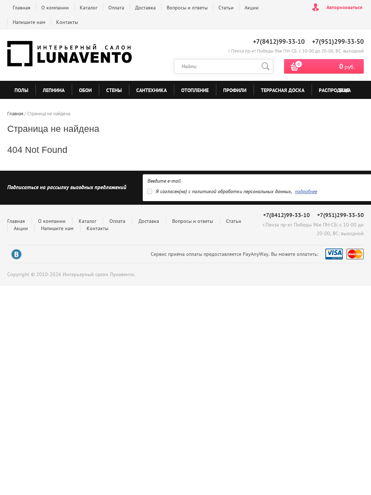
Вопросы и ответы (187, 7)
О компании (55, 7)
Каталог (88, 7)
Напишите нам (29, 22)
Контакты (67, 22)
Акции (252, 7)
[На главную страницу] (70, 55)
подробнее (306, 191)
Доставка (145, 7)
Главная (21, 7)
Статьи (226, 7)
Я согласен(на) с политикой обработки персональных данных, (236, 191)
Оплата (116, 7)
